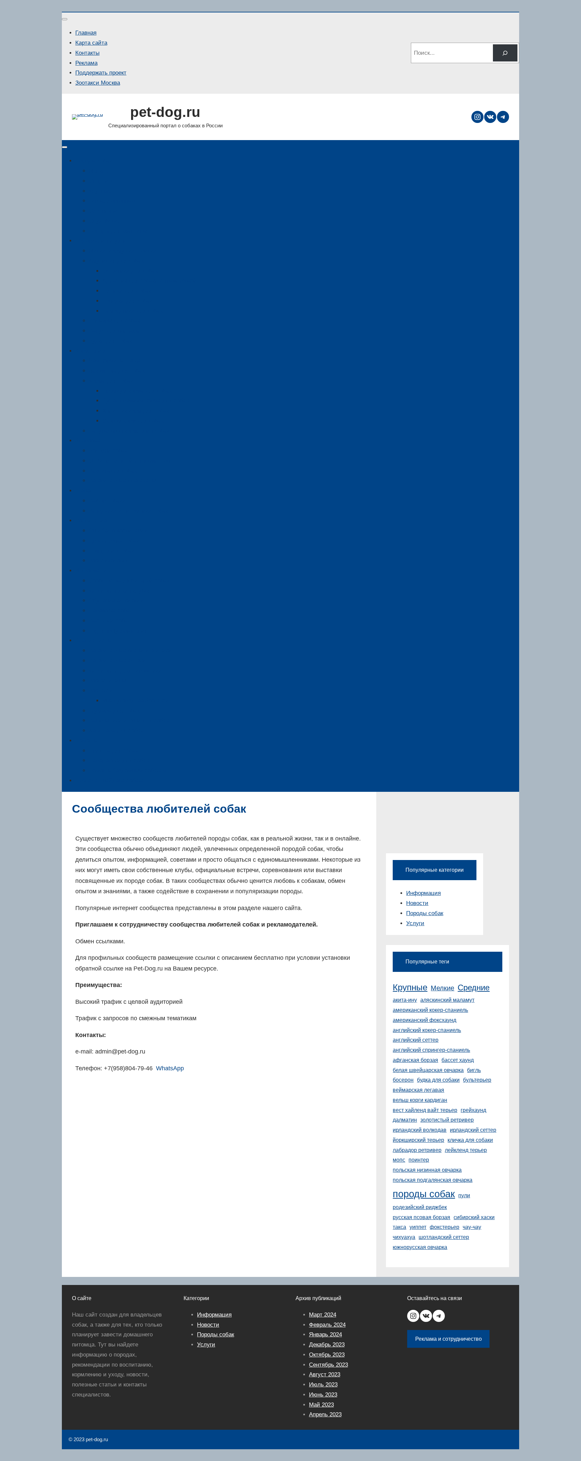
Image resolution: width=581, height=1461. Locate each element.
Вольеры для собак (114, 320)
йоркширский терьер (418, 1140)
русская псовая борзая (421, 1217)
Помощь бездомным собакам (127, 770)
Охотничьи (103, 211)
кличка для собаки (470, 1140)
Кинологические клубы (119, 591)
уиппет (418, 1227)
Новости (417, 903)
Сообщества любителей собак (129, 580)
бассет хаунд (457, 1060)
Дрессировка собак (114, 541)
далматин (405, 1120)
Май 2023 (321, 1405)
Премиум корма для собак (137, 391)
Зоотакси (101, 690)
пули (464, 1195)
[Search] (505, 52)
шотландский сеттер (444, 1237)
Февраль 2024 (327, 1325)
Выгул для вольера (114, 331)
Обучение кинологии (116, 600)
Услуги (415, 923)
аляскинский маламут (447, 1000)
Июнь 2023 (323, 1394)
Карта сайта (91, 43)
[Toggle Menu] (64, 19)
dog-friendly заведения (118, 631)
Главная (85, 33)
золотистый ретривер (447, 1120)
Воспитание (91, 520)
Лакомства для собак (117, 371)
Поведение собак (111, 551)
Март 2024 (322, 1315)
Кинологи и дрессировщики (125, 671)
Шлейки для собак (126, 291)
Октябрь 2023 (327, 1354)
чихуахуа (404, 1237)
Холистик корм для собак (135, 410)
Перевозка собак (110, 610)
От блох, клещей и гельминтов (129, 461)
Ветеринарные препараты (122, 480)
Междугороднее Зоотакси (135, 700)
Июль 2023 (323, 1384)
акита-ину (405, 1000)
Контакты (87, 53)
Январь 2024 (325, 1334)
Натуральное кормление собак (129, 431)
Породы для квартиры (118, 231)
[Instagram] (477, 117)
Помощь (86, 740)
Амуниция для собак (116, 261)
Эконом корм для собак (133, 421)
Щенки (83, 490)
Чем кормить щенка (115, 360)
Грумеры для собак (114, 710)
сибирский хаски (474, 1217)
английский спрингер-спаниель (431, 1050)
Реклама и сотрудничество (448, 1339)
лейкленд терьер (466, 1150)
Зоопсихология (108, 560)
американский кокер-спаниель (430, 1010)
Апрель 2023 (325, 1414)
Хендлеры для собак (116, 730)
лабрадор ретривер (417, 1150)
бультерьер (477, 1080)
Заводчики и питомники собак (128, 511)
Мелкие (98, 171)
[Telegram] (503, 117)
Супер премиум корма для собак (145, 400)
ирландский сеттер (473, 1130)
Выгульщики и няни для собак (129, 720)
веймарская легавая (418, 1090)
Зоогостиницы (107, 680)
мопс (399, 1160)
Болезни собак (108, 450)
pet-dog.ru (165, 112)
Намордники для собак (132, 311)
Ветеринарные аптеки (117, 660)
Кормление (90, 351)
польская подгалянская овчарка (432, 1180)
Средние (100, 181)
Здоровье (87, 440)
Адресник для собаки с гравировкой (149, 280)
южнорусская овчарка (420, 1247)
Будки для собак (110, 341)
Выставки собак (109, 620)
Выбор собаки (107, 501)
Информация (92, 570)
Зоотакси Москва (97, 83)
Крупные (100, 191)
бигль (474, 1070)
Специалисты (93, 640)
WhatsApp (170, 1068)
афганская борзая (415, 1060)
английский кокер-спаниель (427, 1030)
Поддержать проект (100, 73)
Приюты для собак (113, 750)
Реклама (86, 63)
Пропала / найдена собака (109, 780)
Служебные (104, 221)
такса (399, 1227)
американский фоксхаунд (424, 1020)
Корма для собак (111, 381)
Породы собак (93, 161)
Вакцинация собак (113, 471)
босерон (403, 1080)
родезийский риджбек (420, 1207)
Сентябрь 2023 (328, 1365)
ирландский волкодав (420, 1130)
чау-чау (472, 1227)
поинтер (419, 1160)
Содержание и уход (101, 241)
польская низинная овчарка (427, 1170)
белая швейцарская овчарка (428, 1070)
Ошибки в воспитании (118, 530)
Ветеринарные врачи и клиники (130, 650)
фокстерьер (444, 1227)
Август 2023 (324, 1374)
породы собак (424, 1193)
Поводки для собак (127, 301)
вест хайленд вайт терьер (425, 1110)
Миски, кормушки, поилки (123, 251)
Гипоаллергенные (112, 201)
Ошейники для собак (130, 271)
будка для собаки (438, 1080)
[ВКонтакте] (490, 117)
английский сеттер (415, 1040)
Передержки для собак (119, 760)
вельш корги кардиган (420, 1100)
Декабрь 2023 (327, 1344)
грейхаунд (473, 1110)
